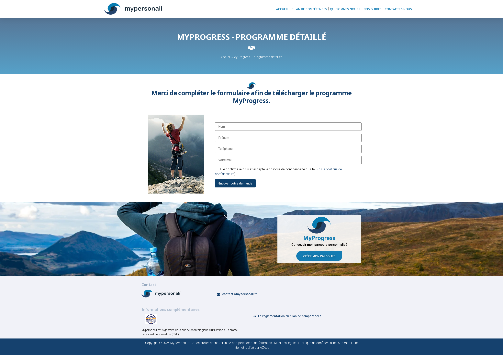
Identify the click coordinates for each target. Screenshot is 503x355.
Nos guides (372, 9)
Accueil (282, 9)
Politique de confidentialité (317, 343)
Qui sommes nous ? (345, 9)
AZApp (264, 347)
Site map (344, 343)
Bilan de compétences (309, 9)
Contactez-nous (398, 9)
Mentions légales (285, 343)
